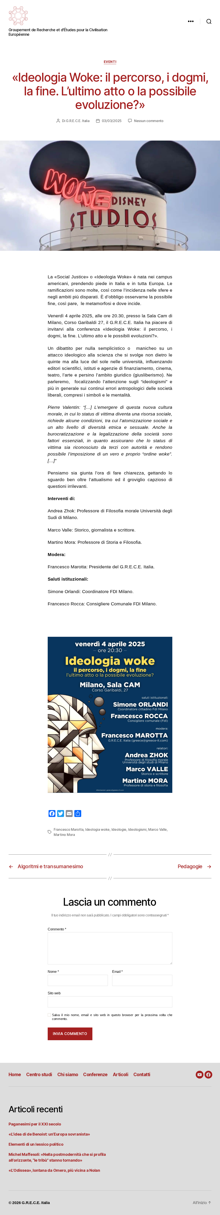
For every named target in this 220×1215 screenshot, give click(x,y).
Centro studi (39, 1074)
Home (15, 1074)
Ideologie (119, 829)
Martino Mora (64, 834)
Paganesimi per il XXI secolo (35, 1124)
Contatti (141, 1074)
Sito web (54, 993)
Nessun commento (148, 121)
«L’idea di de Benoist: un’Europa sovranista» (49, 1134)
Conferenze (95, 1074)
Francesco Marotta (68, 829)
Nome (53, 971)
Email (117, 971)
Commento (57, 929)
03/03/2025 (112, 121)
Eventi (110, 62)
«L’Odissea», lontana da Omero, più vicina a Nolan (54, 1170)
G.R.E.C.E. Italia (77, 121)
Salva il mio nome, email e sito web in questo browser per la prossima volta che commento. (112, 1017)
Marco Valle (157, 829)
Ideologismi (137, 829)
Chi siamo (67, 1074)
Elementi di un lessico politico (36, 1144)
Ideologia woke (97, 829)
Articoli (120, 1074)
